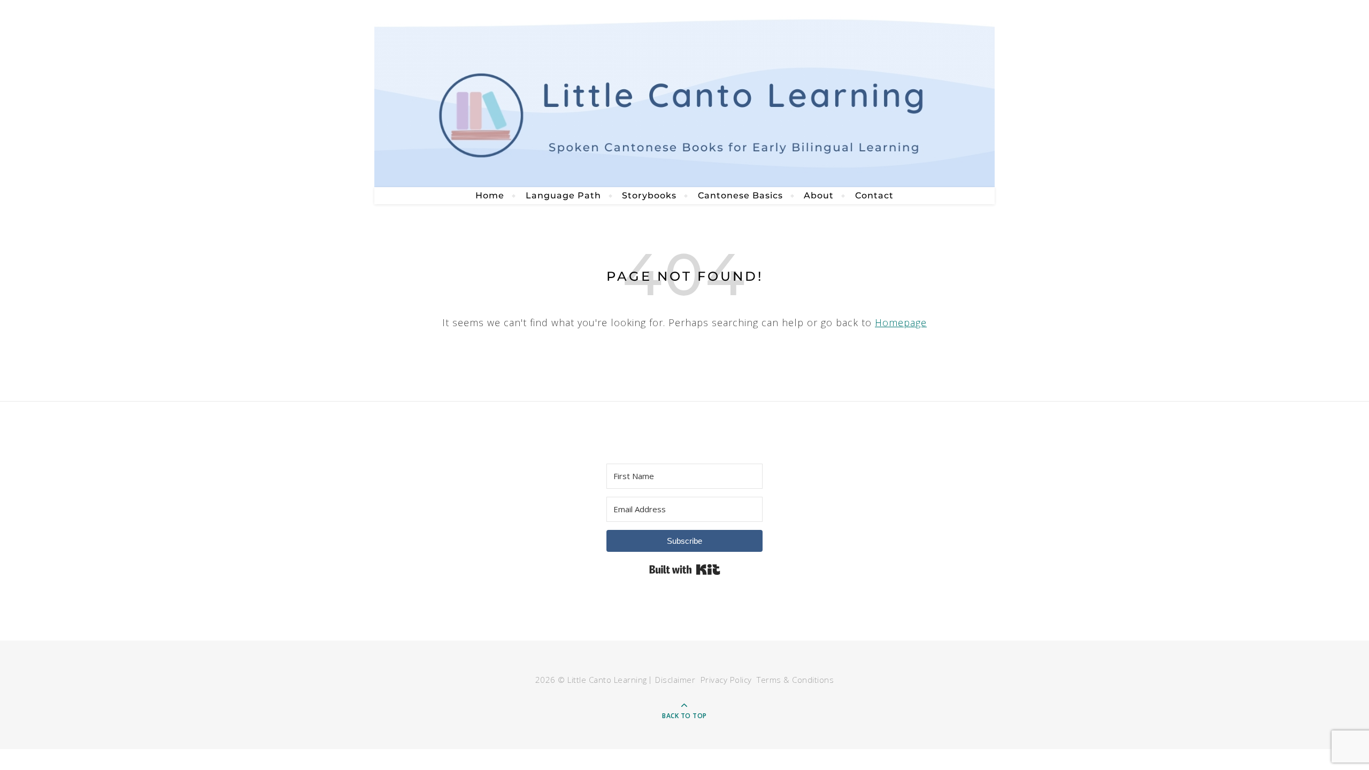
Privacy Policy (726, 679)
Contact (874, 195)
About (819, 195)
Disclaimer (675, 679)
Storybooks (649, 195)
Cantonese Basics (740, 195)
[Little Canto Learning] (684, 93)
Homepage (901, 322)
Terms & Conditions (795, 679)
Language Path (563, 195)
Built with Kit (684, 569)
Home (489, 195)
